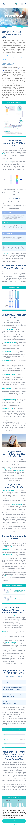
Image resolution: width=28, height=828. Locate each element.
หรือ (11, 148)
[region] (14, 817)
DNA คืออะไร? (8, 64)
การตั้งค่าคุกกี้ (14, 825)
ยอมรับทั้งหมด (14, 821)
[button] (26, 4)
